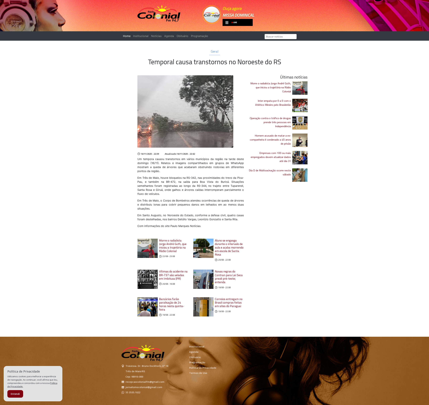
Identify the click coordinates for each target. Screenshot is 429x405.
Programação (199, 36)
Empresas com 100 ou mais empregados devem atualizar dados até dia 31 (271, 157)
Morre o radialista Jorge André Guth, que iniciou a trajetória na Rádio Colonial (173, 245)
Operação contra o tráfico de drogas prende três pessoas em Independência (270, 122)
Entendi (15, 393)
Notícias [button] (156, 36)
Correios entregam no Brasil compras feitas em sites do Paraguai (228, 302)
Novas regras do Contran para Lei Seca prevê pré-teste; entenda (229, 276)
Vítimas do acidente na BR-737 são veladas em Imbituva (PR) (173, 275)
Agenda (169, 36)
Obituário (182, 36)
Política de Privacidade (202, 367)
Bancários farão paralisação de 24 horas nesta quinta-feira (171, 304)
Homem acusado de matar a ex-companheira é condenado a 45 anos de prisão (270, 140)
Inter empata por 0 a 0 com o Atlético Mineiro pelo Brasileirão (273, 103)
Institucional (140, 36)
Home (127, 36)
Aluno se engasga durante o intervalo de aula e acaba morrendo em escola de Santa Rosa (229, 247)
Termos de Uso (198, 373)
